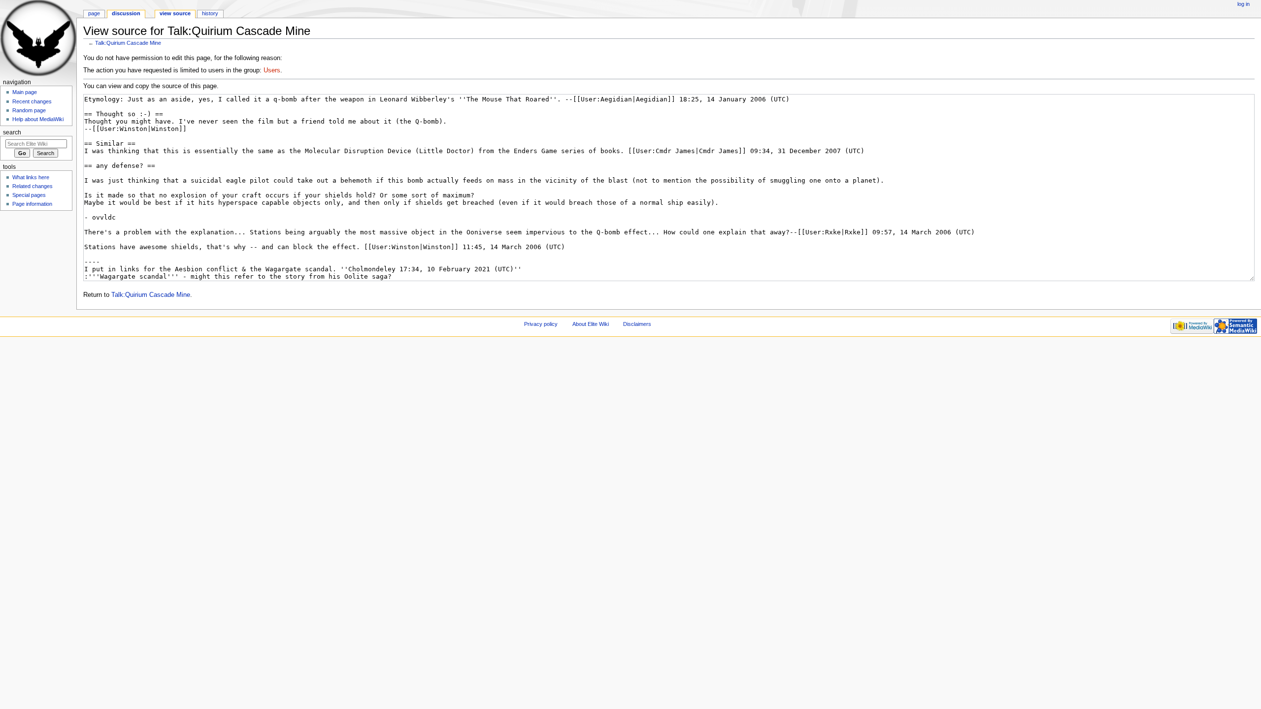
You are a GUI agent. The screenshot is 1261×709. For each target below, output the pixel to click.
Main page (24, 92)
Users (272, 70)
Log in (1243, 4)
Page (94, 13)
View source (175, 13)
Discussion (126, 13)
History (210, 13)
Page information (32, 204)
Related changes (32, 186)
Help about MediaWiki (38, 119)
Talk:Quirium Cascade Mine (128, 43)
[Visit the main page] (38, 38)
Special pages (29, 195)
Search (12, 132)
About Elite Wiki (590, 324)
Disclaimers (637, 324)
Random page (29, 110)
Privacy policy (541, 324)
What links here (30, 177)
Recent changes (32, 101)
